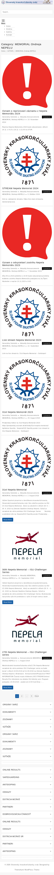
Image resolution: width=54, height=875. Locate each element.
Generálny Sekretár (9, 117)
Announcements (33, 117)
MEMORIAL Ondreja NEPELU (13, 119)
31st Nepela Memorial (14, 489)
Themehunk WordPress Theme (27, 870)
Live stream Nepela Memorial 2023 (21, 340)
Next (36, 696)
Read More (7, 520)
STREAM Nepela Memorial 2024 (20, 188)
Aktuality (23, 117)
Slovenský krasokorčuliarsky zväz (25, 865)
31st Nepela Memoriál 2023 (17, 412)
